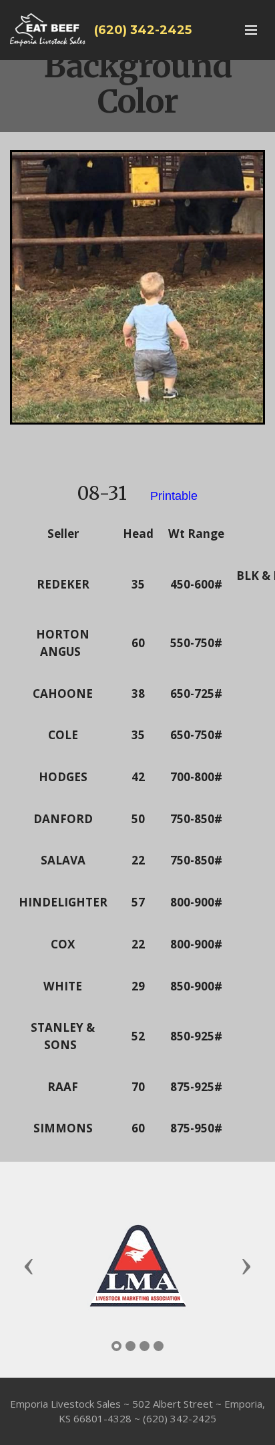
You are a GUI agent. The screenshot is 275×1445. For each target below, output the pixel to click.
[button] (28, 1265)
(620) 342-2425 (143, 30)
